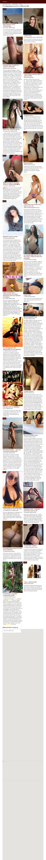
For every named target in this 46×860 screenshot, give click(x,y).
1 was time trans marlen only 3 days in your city (33, 205)
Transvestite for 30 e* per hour (12, 509)
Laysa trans (27, 295)
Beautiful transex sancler (10, 236)
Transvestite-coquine (30, 545)
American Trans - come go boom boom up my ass (32, 509)
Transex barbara (29, 391)
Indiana (20, 4)
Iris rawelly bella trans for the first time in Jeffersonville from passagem (33, 256)
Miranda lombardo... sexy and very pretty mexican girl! (12, 450)
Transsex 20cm (28, 115)
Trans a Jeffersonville (30, 582)
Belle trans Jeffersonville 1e (11, 129)
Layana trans (28, 35)
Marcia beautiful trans (30, 317)
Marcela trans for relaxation (11, 407)
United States (15, 4)
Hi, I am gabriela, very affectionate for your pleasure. (12, 348)
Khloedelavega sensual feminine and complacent (12, 548)
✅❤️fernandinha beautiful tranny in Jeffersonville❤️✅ (11, 183)
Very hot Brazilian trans (31, 435)
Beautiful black (28, 163)
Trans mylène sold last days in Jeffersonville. (33, 75)
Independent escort (7, 4)
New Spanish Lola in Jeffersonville (9, 25)
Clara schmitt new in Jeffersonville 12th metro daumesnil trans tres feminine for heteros (12, 295)
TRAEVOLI (5, 1)
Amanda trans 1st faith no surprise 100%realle (10, 65)
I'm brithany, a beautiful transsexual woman (10, 594)
